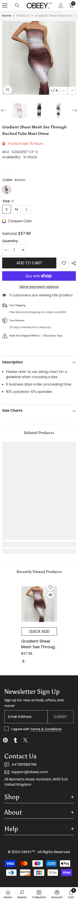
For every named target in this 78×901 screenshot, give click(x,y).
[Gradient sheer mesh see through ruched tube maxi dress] (39, 604)
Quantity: (10, 240)
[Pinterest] (5, 740)
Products (23, 15)
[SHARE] (72, 263)
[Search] (17, 5)
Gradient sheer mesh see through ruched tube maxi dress (39, 644)
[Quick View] (50, 595)
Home (6, 15)
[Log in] (60, 5)
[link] (39, 544)
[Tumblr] (15, 740)
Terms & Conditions (46, 729)
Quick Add (39, 631)
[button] (63, 90)
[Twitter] (25, 740)
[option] (39, 58)
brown (23, 661)
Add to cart (29, 263)
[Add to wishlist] (63, 263)
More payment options (39, 286)
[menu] (4, 5)
